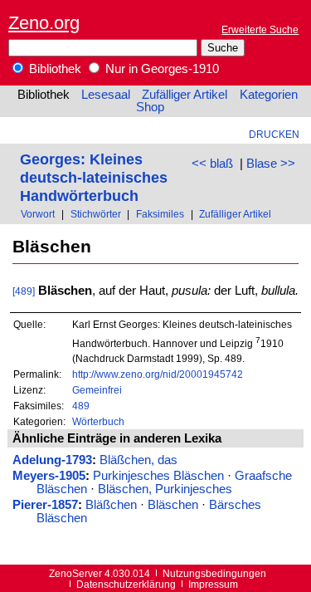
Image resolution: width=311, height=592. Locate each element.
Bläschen (173, 504)
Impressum (213, 584)
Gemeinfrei (97, 389)
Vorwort (38, 213)
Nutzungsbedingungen (214, 573)
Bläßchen (111, 504)
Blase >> (270, 163)
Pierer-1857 (45, 504)
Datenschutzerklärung (126, 584)
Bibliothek (53, 69)
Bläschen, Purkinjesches (165, 489)
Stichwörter (95, 213)
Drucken (274, 134)
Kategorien (269, 94)
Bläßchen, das (138, 460)
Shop (150, 107)
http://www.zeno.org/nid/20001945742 (157, 374)
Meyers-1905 (48, 475)
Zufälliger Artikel (184, 94)
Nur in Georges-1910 (160, 69)
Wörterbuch (98, 421)
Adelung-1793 (52, 460)
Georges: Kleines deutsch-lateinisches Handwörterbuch (94, 177)
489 (81, 405)
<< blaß (212, 163)
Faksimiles (160, 213)
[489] (23, 291)
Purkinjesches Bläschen (158, 475)
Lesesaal (105, 94)
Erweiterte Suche (260, 29)
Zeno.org (44, 22)
